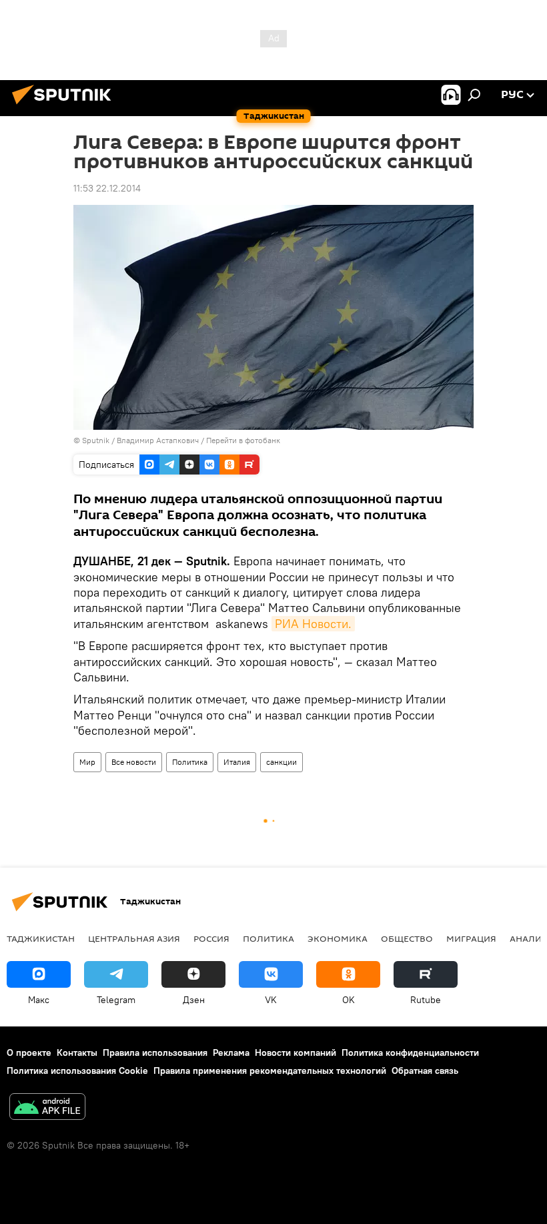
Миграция (471, 938)
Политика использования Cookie (77, 1070)
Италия (236, 762)
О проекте (29, 1052)
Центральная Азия (134, 938)
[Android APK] (47, 1108)
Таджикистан (41, 938)
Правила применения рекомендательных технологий (269, 1070)
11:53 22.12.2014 (107, 188)
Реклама (231, 1052)
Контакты (77, 1052)
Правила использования (155, 1052)
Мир (87, 762)
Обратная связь (425, 1070)
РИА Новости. (313, 623)
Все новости (133, 762)
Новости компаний (295, 1052)
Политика (189, 762)
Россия (211, 938)
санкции (281, 762)
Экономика (338, 938)
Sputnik (96, 440)
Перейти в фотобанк (243, 440)
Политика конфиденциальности (410, 1052)
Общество (407, 938)
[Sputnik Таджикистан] (65, 106)
